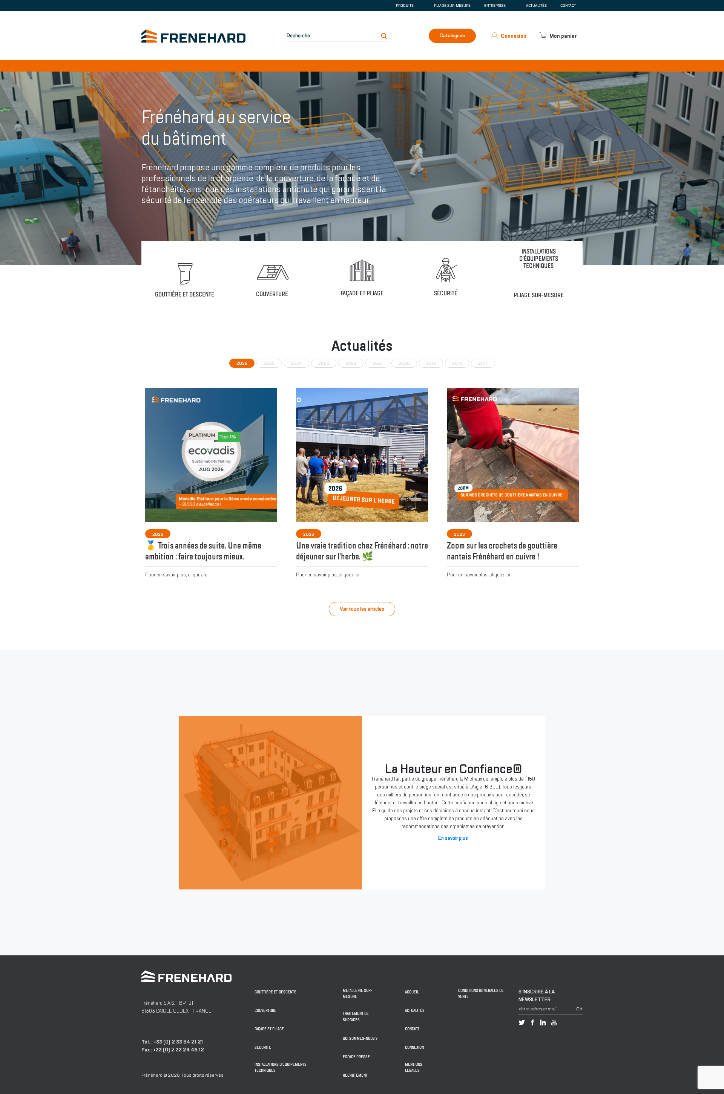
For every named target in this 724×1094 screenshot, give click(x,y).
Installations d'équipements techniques (281, 1068)
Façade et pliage (269, 1029)
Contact (568, 5)
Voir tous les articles (362, 609)
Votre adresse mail (537, 1009)
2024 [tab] (296, 363)
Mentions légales (413, 1068)
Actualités (536, 5)
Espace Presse (356, 1057)
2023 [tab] (323, 363)
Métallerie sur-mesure (357, 994)
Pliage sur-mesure (452, 5)
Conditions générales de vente (481, 994)
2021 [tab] (377, 363)
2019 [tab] (431, 363)
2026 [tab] (241, 363)
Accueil (412, 992)
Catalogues (452, 35)
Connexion (414, 1047)
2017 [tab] (483, 363)
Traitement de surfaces (356, 1017)
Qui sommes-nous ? (360, 1038)
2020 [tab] (404, 363)
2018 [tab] (457, 363)
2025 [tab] (269, 363)
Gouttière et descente (275, 992)
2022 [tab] (350, 363)
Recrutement (355, 1075)
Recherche (298, 35)
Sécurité (263, 1047)
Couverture (265, 1010)
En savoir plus (453, 838)
